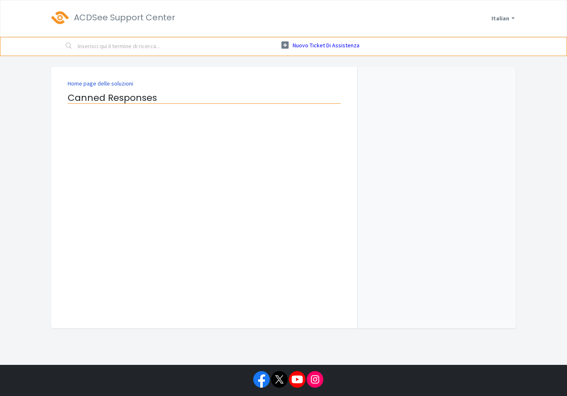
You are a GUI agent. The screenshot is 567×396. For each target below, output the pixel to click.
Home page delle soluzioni (100, 83)
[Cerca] (68, 46)
